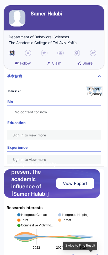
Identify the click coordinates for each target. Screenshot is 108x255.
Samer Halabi (46, 14)
